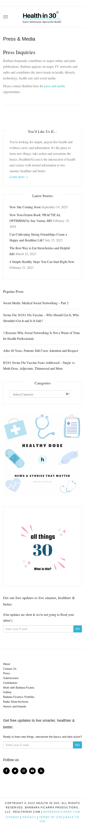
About (6, 664)
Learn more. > (18, 176)
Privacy (29, 817)
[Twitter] (15, 771)
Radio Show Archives (15, 701)
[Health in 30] (42, 16)
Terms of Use (51, 817)
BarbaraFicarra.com (61, 811)
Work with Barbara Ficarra (18, 687)
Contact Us (10, 668)
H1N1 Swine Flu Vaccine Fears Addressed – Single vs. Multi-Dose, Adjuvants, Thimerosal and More (39, 365)
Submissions (11, 678)
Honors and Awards (14, 706)
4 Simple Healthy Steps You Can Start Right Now (41, 261)
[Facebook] (6, 771)
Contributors (10, 682)
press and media (54, 86)
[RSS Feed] (41, 771)
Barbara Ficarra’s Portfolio (18, 697)
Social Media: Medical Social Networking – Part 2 (35, 303)
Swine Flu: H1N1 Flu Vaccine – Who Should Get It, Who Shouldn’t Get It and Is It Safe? (41, 318)
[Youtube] (32, 771)
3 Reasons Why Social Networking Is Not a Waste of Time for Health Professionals (41, 336)
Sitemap (12, 817)
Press (6, 673)
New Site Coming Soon (25, 207)
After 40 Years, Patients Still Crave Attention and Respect (40, 350)
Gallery (7, 692)
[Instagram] (23, 771)
